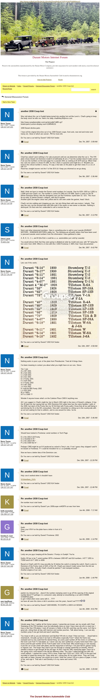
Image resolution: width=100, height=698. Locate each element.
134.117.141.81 (6, 636)
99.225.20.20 (5, 539)
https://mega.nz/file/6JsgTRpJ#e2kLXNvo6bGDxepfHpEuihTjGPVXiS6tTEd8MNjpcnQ (50, 1)
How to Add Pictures (44, 80)
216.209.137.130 (7, 514)
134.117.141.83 (6, 275)
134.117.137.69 (6, 169)
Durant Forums (28, 86)
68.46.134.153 (6, 605)
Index (19, 86)
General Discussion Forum (45, 86)
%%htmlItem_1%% (28, 479)
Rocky (60, 80)
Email (26, 142)
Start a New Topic (9, 102)
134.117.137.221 (7, 127)
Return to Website (9, 86)
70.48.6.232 (5, 242)
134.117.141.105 (7, 566)
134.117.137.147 (7, 445)
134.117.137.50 (6, 203)
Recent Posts (7, 89)
